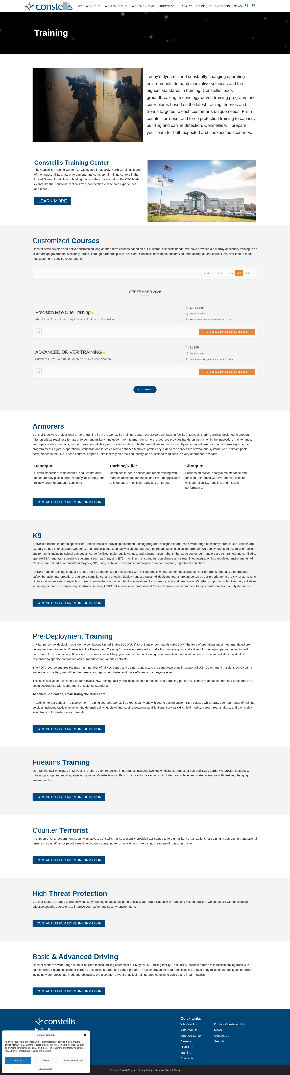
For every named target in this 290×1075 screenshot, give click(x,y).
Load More (145, 389)
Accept (18, 1060)
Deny (46, 1060)
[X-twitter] (42, 1029)
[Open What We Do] (126, 5)
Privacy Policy (45, 1068)
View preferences (73, 1060)
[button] (85, 1035)
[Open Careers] (172, 5)
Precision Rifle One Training (62, 312)
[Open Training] (210, 5)
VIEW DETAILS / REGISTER (226, 331)
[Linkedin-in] (36, 1029)
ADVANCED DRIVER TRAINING (68, 352)
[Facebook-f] (49, 1029)
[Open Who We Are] (99, 5)
